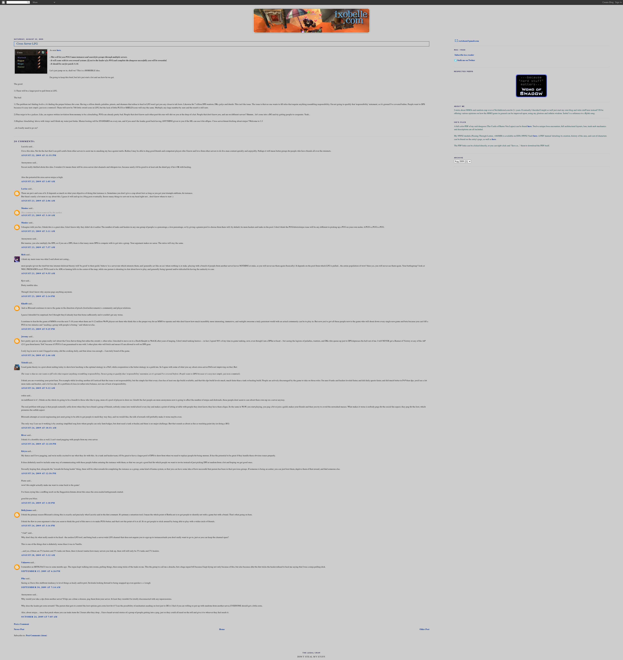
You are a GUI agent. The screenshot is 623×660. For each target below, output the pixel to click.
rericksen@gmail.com (469, 40)
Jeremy (24, 336)
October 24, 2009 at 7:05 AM (39, 616)
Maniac (24, 208)
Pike (23, 578)
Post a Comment (21, 623)
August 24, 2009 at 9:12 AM (38, 387)
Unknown (25, 562)
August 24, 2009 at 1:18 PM (38, 502)
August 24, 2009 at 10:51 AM (38, 427)
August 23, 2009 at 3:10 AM (38, 215)
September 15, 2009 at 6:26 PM (40, 571)
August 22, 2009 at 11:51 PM (38, 155)
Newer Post (19, 629)
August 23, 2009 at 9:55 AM (38, 273)
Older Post (424, 629)
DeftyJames (26, 510)
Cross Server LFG (27, 43)
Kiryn (24, 451)
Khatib (24, 303)
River (23, 434)
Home (222, 629)
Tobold (24, 362)
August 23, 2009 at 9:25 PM (38, 328)
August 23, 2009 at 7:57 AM (38, 247)
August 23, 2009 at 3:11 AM (38, 231)
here (59, 50)
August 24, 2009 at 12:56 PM (38, 473)
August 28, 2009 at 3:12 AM (38, 555)
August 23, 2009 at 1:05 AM (38, 181)
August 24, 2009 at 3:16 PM (38, 525)
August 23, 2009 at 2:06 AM (38, 200)
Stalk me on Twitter (466, 60)
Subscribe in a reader (464, 54)
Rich (23, 254)
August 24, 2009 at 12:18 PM (38, 443)
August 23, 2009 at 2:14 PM (38, 296)
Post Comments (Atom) (36, 635)
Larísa (24, 188)
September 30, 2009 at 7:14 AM (40, 587)
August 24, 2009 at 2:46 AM (38, 355)
